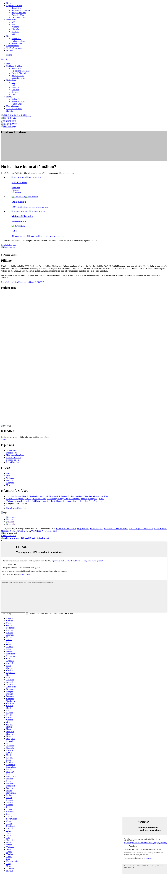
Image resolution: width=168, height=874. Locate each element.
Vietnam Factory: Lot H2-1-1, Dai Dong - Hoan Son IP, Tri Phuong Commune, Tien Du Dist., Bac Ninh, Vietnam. (54, 501)
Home (8, 3)
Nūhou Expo (17, 43)
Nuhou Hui (16, 38)
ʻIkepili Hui (16, 8)
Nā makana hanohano (21, 10)
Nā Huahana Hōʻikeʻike (66, 528)
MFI (13, 22)
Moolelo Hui (11, 453)
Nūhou (9, 36)
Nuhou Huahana (18, 41)
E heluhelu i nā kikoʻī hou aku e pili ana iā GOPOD (22, 282)
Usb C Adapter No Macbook (141, 528)
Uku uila (15, 29)
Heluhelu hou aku (8, 245)
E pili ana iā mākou (14, 5)
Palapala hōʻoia (18, 15)
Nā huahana (11, 20)
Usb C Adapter (96, 528)
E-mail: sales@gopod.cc (16, 508)
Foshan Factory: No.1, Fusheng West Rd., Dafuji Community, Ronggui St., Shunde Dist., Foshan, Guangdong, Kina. (55, 499)
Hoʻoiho (9, 50)
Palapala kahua (83, 528)
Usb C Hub (36, 531)
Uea (13, 34)
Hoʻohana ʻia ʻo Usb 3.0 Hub (116, 528)
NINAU (4, 439)
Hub (13, 24)
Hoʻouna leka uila (8, 535)
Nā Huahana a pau (49, 531)
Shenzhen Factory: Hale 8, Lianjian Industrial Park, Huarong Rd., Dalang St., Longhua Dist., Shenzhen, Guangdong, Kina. (57, 496)
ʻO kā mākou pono (14, 48)
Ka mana (15, 31)
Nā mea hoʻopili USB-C (20, 531)
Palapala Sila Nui (19, 13)
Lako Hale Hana (18, 17)
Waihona (15, 27)
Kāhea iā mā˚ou (12, 46)
